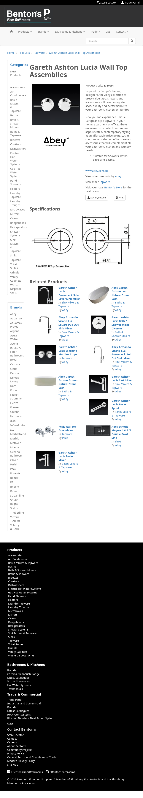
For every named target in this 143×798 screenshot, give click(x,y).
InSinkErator (17, 425)
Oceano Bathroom (16, 453)
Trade (94, 31)
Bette (13, 360)
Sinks (13, 255)
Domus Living (14, 379)
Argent (14, 331)
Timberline (17, 512)
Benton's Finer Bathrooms (17, 351)
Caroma (15, 364)
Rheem (14, 486)
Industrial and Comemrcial (24, 703)
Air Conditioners (17, 93)
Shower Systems (15, 233)
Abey (13, 314)
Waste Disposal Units (15, 288)
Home (11, 52)
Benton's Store (113, 187)
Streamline (17, 495)
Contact (121, 31)
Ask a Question (98, 197)
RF (11, 482)
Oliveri (14, 460)
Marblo (14, 438)
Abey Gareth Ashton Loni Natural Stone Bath (120, 293)
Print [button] (120, 197)
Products (24, 31)
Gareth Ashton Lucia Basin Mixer (67, 456)
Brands (42, 31)
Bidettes (15, 140)
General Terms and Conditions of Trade (31, 757)
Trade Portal (132, 2)
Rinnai (14, 491)
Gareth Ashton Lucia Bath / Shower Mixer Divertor (121, 323)
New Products (15, 73)
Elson (13, 390)
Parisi (13, 464)
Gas (108, 31)
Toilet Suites (14, 266)
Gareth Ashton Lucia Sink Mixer (122, 378)
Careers (12, 742)
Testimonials (15, 689)
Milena (14, 447)
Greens (14, 412)
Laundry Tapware (15, 195)
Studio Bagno (14, 501)
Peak (13, 469)
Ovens (14, 218)
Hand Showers (15, 182)
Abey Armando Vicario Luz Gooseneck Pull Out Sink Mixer (121, 352)
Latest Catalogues (18, 677)
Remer (14, 478)
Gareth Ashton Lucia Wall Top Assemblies (75, 52)
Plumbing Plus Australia (86, 779)
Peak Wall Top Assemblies (67, 428)
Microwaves (17, 209)
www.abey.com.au (96, 170)
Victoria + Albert (15, 518)
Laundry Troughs (15, 203)
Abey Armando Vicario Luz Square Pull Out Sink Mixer (68, 323)
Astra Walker (14, 337)
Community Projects (19, 749)
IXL (12, 429)
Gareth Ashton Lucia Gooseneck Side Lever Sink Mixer (69, 293)
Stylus (14, 508)
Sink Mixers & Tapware (15, 245)
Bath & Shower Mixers (15, 123)
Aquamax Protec (16, 324)
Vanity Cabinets (15, 278)
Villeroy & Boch (14, 527)
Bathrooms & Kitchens (69, 31)
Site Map (12, 764)
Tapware (39, 52)
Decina (14, 373)
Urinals (14, 272)
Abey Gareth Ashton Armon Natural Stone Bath (67, 382)
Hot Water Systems (19, 685)
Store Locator (108, 2)
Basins (14, 115)
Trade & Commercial (24, 694)
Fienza (14, 403)
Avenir (14, 343)
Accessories (17, 87)
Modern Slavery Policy (21, 761)
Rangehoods (17, 223)
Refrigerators (17, 227)
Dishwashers (17, 148)
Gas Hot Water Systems (15, 172)
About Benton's (16, 746)
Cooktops (16, 144)
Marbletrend (17, 434)
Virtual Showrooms (19, 681)
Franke (14, 407)
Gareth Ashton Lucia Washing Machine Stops (67, 350)
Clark (13, 369)
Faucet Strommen (16, 396)
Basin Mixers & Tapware (15, 105)
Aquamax (16, 318)
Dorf (13, 386)
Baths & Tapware (15, 133)
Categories (19, 64)
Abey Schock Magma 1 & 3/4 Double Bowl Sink (121, 432)
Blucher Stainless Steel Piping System (30, 718)
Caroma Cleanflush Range (23, 674)
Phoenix (15, 473)
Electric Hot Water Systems (15, 158)
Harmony (16, 416)
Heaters (15, 188)
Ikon (13, 420)
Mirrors (15, 214)
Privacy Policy (15, 753)
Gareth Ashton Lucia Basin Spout (121, 404)
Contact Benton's (21, 729)
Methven (15, 443)
